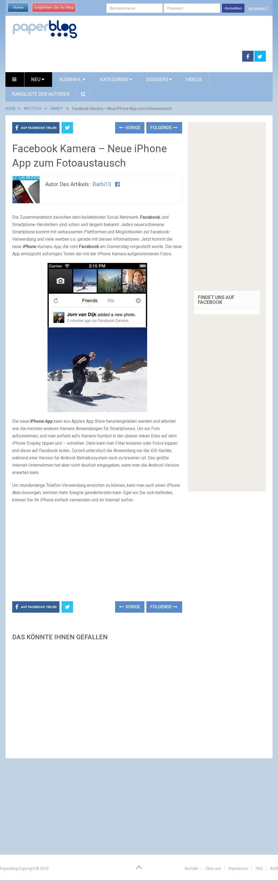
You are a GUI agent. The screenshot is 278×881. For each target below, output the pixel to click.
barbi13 (102, 184)
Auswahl (71, 79)
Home (18, 7)
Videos (194, 79)
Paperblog (9, 868)
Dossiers (157, 79)
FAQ (259, 868)
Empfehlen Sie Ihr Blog (54, 7)
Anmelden (233, 8)
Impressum (238, 868)
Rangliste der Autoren (41, 94)
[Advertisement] (124, 56)
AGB (274, 868)
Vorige (132, 127)
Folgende (161, 127)
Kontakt (191, 868)
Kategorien (114, 79)
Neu (36, 79)
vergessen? (258, 8)
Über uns (213, 868)
